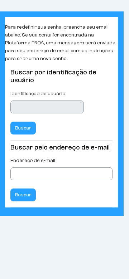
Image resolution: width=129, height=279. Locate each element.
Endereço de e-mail (32, 160)
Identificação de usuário (37, 93)
